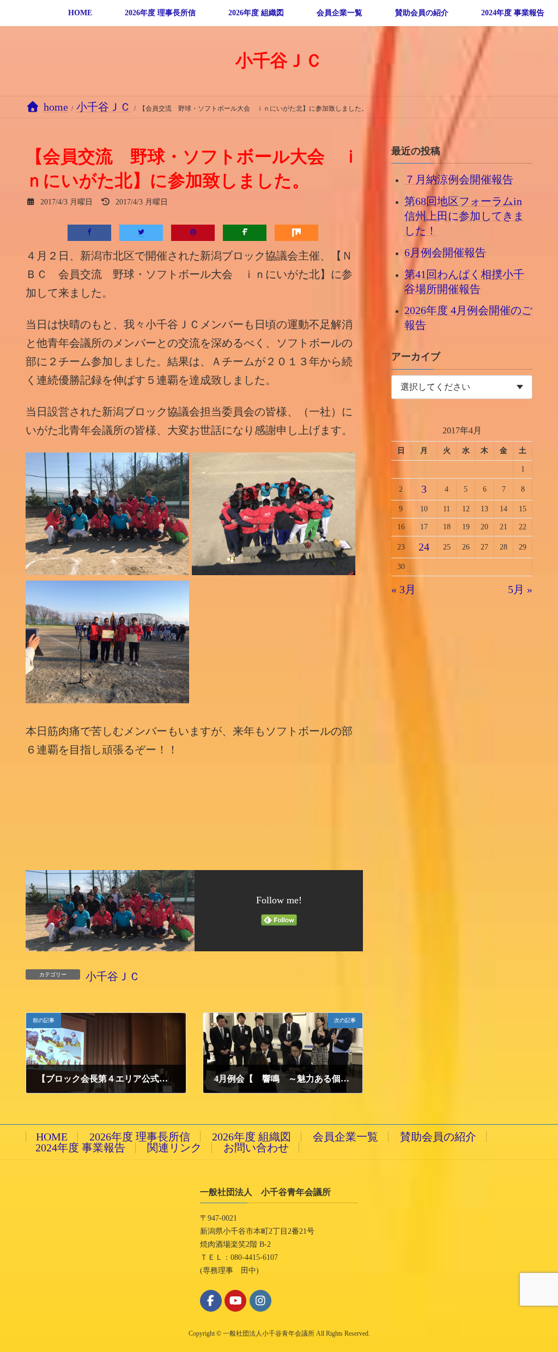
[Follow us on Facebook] (211, 1301)
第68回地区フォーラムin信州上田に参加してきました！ (464, 216)
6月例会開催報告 (445, 252)
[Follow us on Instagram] (260, 1301)
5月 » (520, 589)
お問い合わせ (256, 1148)
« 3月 (403, 589)
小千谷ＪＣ (113, 976)
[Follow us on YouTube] (235, 1301)
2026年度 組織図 (251, 1137)
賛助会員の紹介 (438, 1137)
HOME (52, 1137)
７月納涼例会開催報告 (458, 179)
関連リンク (174, 1148)
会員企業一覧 (345, 1137)
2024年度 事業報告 (80, 1148)
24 (423, 547)
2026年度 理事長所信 (139, 1137)
